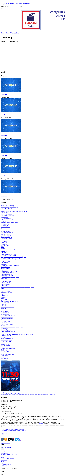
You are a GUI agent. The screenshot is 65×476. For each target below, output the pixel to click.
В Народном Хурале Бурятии (8, 219)
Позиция (3, 320)
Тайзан (2, 288)
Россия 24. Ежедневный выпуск (9, 207)
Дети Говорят (4, 229)
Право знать (4, 322)
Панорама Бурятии (6, 218)
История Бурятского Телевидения (10, 265)
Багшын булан (4, 225)
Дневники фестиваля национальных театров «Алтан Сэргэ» (17, 334)
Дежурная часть (5, 285)
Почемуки (3, 337)
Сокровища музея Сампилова (9, 271)
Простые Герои (5, 242)
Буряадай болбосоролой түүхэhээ (10, 277)
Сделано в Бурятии (6, 235)
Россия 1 (3, 32)
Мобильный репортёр (6, 292)
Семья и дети (4, 328)
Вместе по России (5, 227)
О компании (20, 394)
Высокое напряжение (6, 279)
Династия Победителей (7, 232)
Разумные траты (5, 311)
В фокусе (3, 304)
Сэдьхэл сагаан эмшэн (7, 275)
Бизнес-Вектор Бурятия (7, 338)
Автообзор (4, 94)
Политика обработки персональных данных (12, 429)
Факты (2, 298)
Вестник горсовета (6, 351)
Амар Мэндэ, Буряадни (7, 214)
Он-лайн (3, 325)
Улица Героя (4, 251)
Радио (2, 394)
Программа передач (43, 394)
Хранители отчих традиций (8, 259)
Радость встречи (5, 269)
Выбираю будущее (6, 335)
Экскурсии (52, 394)
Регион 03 (3, 357)
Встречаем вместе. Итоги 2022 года (10, 258)
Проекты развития (6, 341)
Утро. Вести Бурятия (6, 208)
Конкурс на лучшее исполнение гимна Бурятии (13, 257)
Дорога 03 (3, 221)
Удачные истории (5, 345)
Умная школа (4, 358)
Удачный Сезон (5, 245)
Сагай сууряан (4, 262)
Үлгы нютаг (4, 244)
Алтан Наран (4, 295)
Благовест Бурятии (6, 231)
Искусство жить (5, 302)
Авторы (3, 434)
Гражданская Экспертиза (7, 354)
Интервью (3, 209)
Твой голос (4, 290)
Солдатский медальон (7, 281)
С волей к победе (5, 312)
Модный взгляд (5, 344)
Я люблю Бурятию (6, 330)
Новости (3, 3)
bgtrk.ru (41, 423)
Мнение (3, 248)
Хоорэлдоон (4, 264)
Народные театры (5, 321)
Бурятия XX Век (5, 300)
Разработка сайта (5, 443)
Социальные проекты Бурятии (9, 255)
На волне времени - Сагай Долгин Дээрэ (12, 327)
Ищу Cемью (4, 241)
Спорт (2, 294)
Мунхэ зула (4, 278)
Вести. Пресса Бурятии (7, 324)
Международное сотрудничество (9, 301)
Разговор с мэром (5, 234)
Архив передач (15, 32)
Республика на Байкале (7, 317)
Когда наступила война (7, 347)
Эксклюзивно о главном (7, 342)
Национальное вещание (10, 394)
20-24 (2, 247)
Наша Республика (5, 261)
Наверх (3, 392)
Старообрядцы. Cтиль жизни (8, 254)
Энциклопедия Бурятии (7, 272)
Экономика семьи (5, 284)
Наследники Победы (6, 237)
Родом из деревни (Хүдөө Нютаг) (10, 222)
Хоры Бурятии (4, 355)
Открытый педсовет (6, 340)
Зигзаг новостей (5, 314)
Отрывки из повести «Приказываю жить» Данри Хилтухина (17, 287)
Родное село (4, 332)
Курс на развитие (5, 291)
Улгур (2, 228)
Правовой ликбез (5, 267)
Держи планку (4, 305)
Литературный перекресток (8, 331)
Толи (2, 239)
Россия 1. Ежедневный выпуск (9, 205)
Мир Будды (4, 350)
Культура (3, 297)
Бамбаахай (3, 308)
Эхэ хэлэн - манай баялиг (7, 310)
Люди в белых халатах (7, 352)
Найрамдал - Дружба (6, 238)
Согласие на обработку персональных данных (13, 430)
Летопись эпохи (5, 224)
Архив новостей (5, 433)
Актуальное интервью (7, 318)
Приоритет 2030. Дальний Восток (10, 249)
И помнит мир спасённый (8, 348)
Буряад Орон (4, 217)
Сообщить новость (6, 470)
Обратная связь (33, 394)
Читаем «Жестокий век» (7, 307)
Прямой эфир (21, 3)
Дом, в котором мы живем (8, 315)
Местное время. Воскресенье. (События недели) (14, 211)
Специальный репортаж (7, 215)
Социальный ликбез (6, 274)
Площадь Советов (5, 282)
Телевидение (9, 3)
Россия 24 (8, 32)
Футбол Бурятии (5, 268)
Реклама (26, 394)
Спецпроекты (4, 212)
